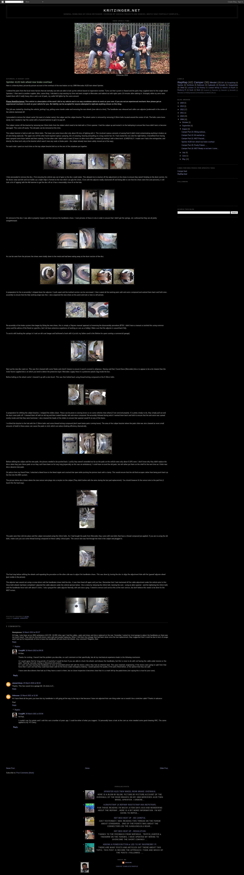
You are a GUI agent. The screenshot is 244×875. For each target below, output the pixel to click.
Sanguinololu (233, 85)
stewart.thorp (17, 683)
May (184, 159)
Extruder (222, 85)
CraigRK (21, 650)
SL (213, 92)
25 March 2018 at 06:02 (32, 683)
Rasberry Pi (182, 90)
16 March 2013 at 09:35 (34, 650)
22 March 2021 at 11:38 (29, 695)
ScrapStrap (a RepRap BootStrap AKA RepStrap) (129, 805)
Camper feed (182, 171)
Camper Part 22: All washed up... (194, 135)
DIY (222, 83)
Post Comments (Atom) (25, 773)
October (185, 122)
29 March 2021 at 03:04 (34, 714)
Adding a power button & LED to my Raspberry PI (130, 844)
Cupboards (212, 85)
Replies (17, 647)
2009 (182, 119)
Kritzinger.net (122, 10)
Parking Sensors (190, 92)
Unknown (16, 695)
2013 (182, 106)
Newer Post (10, 768)
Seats (191, 90)
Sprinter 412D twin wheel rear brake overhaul (198, 142)
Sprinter (24, 618)
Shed (182, 88)
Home (87, 768)
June (184, 156)
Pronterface (200, 92)
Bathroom (200, 85)
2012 (182, 109)
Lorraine (191, 87)
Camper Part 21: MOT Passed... (193, 138)
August (185, 129)
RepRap (182, 82)
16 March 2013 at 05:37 (31, 632)
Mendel (213, 82)
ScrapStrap (231, 83)
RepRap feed (182, 174)
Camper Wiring (213, 87)
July (184, 152)
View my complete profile (127, 866)
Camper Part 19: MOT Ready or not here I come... (200, 148)
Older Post (164, 768)
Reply (14, 642)
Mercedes (180, 92)
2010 (182, 116)
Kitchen (225, 87)
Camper (16, 618)
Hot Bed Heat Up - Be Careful (130, 818)
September (186, 126)
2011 (182, 113)
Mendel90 (233, 90)
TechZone (190, 85)
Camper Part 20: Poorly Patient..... (194, 145)
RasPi (233, 87)
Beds (198, 90)
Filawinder (224, 90)
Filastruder (215, 90)
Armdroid (206, 90)
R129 (208, 92)
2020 (182, 103)
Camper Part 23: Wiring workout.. (194, 132)
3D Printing (201, 87)
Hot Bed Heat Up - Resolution (130, 831)
